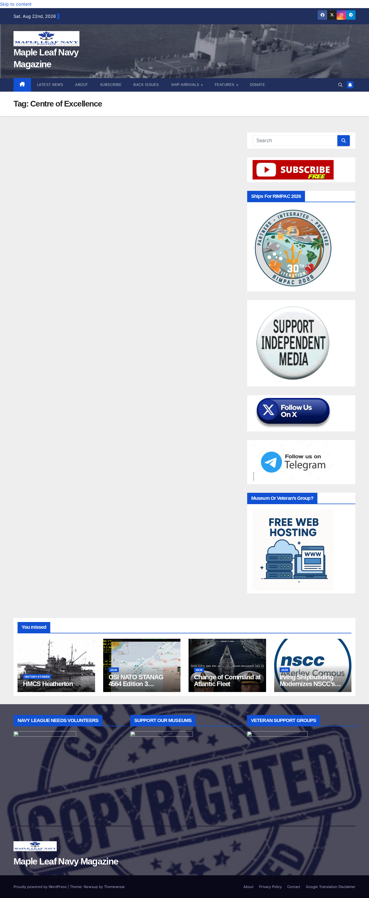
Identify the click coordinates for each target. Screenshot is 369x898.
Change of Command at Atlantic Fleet (227, 680)
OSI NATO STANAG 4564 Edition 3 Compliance (136, 683)
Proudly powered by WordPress (41, 886)
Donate (257, 85)
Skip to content (16, 4)
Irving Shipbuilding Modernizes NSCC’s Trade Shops (307, 683)
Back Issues (146, 85)
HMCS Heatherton (48, 683)
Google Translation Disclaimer (330, 886)
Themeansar (114, 886)
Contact (293, 886)
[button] (340, 85)
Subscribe (111, 85)
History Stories (37, 676)
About (81, 85)
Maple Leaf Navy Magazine (66, 861)
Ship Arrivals (185, 85)
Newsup (91, 886)
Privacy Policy (270, 886)
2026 (113, 669)
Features (225, 85)
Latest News (50, 85)
